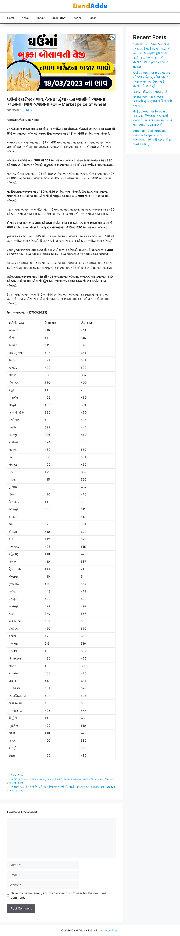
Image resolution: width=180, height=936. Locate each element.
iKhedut (40, 17)
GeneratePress (109, 930)
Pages (92, 17)
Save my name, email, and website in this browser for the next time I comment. (59, 895)
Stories (77, 17)
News (25, 17)
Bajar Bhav (59, 17)
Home (11, 17)
